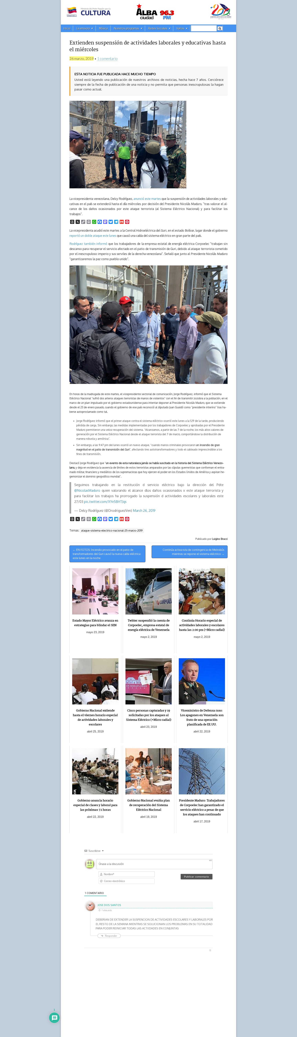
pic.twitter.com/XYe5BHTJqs (105, 501)
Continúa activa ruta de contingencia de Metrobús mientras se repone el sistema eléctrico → (193, 552)
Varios (180, 28)
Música (103, 28)
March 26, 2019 (144, 510)
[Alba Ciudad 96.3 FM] (148, 12)
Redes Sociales (157, 28)
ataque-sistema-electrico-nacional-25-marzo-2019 (112, 530)
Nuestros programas (126, 28)
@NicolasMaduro (87, 490)
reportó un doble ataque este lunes (92, 235)
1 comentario (107, 58)
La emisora (83, 28)
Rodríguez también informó (88, 244)
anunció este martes (147, 199)
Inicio (66, 28)
